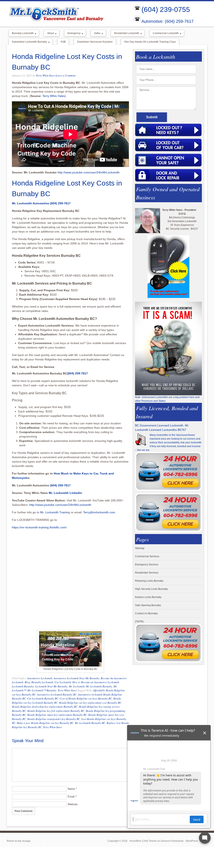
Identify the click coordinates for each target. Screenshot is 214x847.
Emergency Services (146, 564)
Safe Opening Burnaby (148, 605)
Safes (96, 33)
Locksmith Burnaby (23, 686)
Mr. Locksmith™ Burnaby (41, 690)
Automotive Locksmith (39, 678)
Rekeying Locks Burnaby (149, 580)
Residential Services (146, 572)
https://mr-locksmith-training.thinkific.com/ (40, 527)
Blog (27, 682)
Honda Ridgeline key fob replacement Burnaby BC (55, 711)
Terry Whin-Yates (45, 75)
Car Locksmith (63, 682)
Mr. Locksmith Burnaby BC (90, 723)
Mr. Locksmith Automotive (30, 203)
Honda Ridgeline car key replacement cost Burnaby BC (90, 703)
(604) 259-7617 (60, 203)
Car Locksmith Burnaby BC (42, 698)
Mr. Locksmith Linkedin (65, 493)
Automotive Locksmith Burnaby (28, 42)
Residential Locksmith (125, 33)
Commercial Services (147, 556)
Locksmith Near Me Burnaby (51, 686)
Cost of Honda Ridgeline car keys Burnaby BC (86, 698)
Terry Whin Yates (67, 690)
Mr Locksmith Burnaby (66, 13)
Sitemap (139, 548)
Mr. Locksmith (77, 686)
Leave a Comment (66, 75)
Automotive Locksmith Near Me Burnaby (76, 678)
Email (71, 796)
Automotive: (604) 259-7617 (167, 21)
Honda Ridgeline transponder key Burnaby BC (53, 719)
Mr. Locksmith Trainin (54, 512)
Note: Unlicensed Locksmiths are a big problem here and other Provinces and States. (167, 399)
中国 (63, 41)
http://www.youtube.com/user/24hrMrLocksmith (88, 172)
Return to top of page (19, 840)
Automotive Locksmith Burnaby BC (57, 694)
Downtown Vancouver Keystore (95, 41)
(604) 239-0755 (165, 9)
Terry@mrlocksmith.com (99, 512)
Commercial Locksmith (164, 33)
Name (71, 788)
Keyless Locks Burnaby (148, 597)
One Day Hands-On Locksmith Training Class (150, 41)
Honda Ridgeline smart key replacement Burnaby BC (57, 715)
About (49, 33)
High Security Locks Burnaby (151, 589)
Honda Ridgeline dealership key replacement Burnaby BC (45, 706)
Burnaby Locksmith (21, 33)
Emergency (72, 33)
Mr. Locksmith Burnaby (99, 686)
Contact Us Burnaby (146, 613)
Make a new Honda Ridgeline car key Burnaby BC (45, 723)
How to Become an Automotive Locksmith (95, 682)
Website (73, 804)
